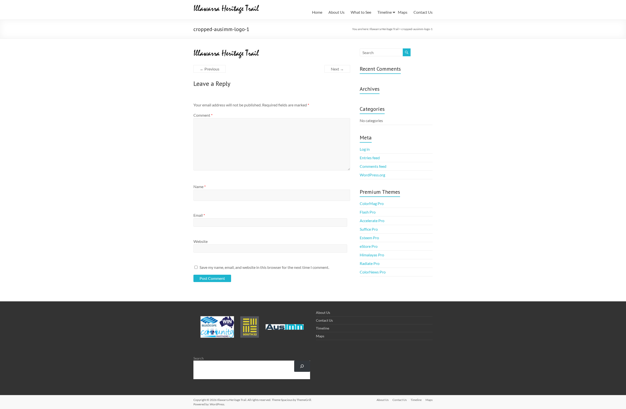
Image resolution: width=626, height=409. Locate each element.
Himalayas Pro (372, 254)
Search (198, 358)
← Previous (209, 69)
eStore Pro (369, 246)
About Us (336, 12)
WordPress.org (372, 174)
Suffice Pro (369, 229)
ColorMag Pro (372, 203)
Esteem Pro (369, 237)
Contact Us (423, 12)
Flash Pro (368, 212)
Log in (365, 149)
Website (200, 241)
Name (199, 186)
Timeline (384, 12)
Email (199, 215)
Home (317, 12)
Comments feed (373, 166)
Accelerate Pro (372, 220)
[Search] (302, 366)
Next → (337, 69)
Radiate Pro (370, 263)
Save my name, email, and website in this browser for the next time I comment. (264, 267)
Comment (202, 115)
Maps (402, 12)
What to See (361, 12)
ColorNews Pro (373, 272)
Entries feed (370, 157)
